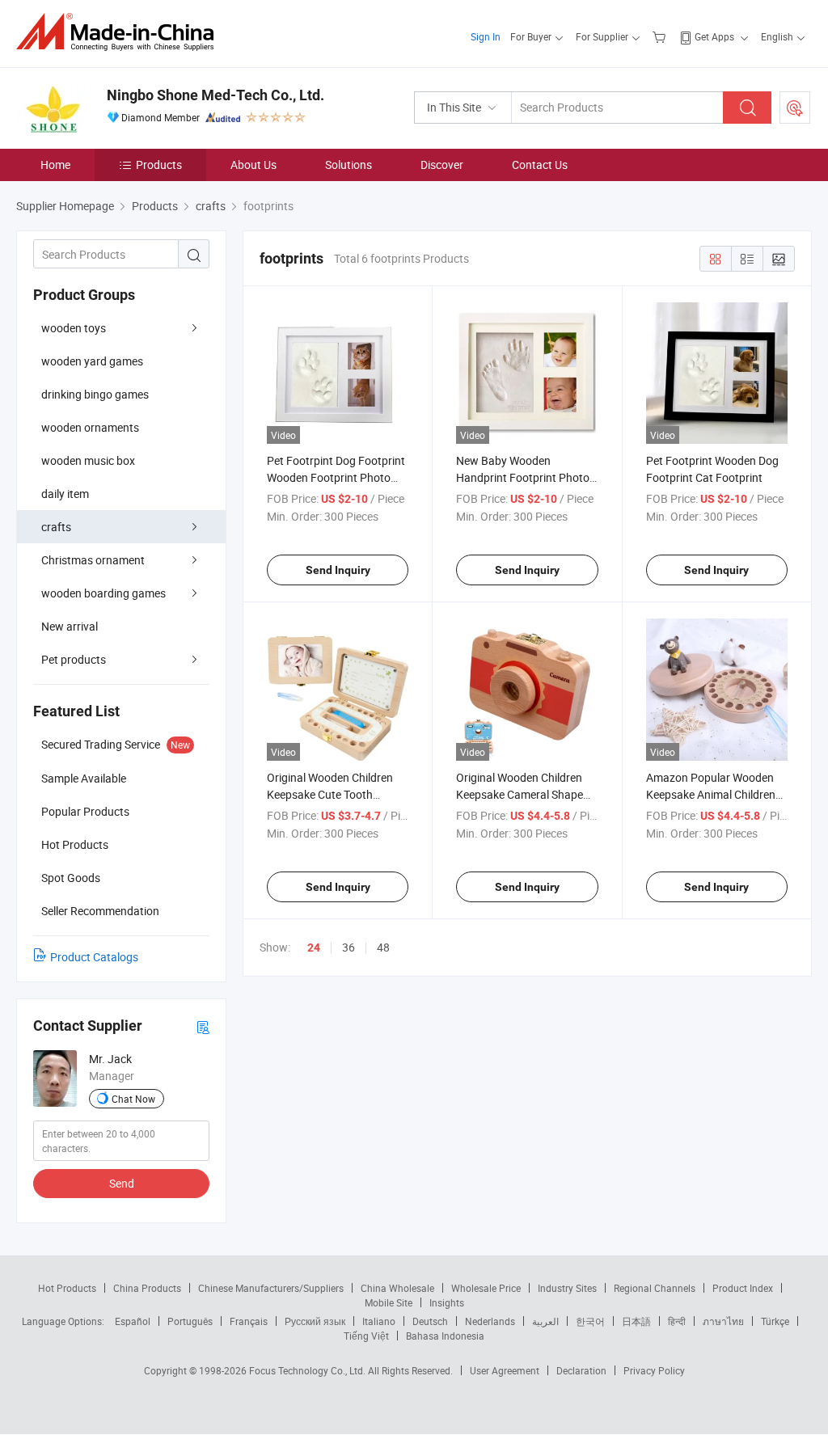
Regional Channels (654, 1287)
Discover (441, 164)
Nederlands (490, 1321)
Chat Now (133, 1098)
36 (348, 947)
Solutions (348, 164)
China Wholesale (397, 1287)
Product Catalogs (94, 956)
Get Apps (714, 36)
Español (132, 1321)
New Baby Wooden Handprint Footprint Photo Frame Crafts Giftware (522, 477)
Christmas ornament (93, 560)
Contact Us (540, 164)
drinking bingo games (95, 394)
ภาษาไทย (723, 1321)
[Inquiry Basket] (661, 36)
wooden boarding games (103, 593)
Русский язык (315, 1321)
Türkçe (775, 1321)
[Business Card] (202, 1026)
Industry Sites (567, 1287)
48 (383, 947)
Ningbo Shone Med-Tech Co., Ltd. (215, 95)
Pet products (73, 659)
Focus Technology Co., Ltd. (308, 1370)
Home (55, 164)
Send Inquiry (338, 569)
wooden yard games (92, 361)
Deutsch (430, 1321)
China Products (147, 1287)
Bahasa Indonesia (445, 1335)
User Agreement (504, 1370)
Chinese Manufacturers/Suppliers (271, 1287)
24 (313, 947)
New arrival (69, 626)
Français (249, 1321)
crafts (56, 526)
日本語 (636, 1321)
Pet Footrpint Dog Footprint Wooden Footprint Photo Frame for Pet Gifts (336, 477)
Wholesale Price (486, 1287)
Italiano (378, 1321)
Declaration (581, 1370)
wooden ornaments (90, 427)
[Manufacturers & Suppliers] (120, 32)
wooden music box (88, 460)
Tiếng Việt (366, 1335)
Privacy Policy (654, 1370)
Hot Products (67, 1287)
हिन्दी (677, 1321)
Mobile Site (388, 1302)
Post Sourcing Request (794, 107)
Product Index (742, 1287)
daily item (65, 493)
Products (159, 164)
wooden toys (73, 328)
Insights (446, 1302)
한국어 (590, 1321)
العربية (545, 1321)
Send (121, 1183)
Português (190, 1321)
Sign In (486, 36)
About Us (253, 164)
